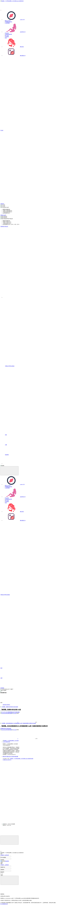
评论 (9, 704)
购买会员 (6, 903)
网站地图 (16, 756)
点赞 (7, 704)
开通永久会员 (3, 215)
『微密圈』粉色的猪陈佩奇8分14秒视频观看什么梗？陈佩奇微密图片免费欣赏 (24, 726)
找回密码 (7, 861)
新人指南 (2, 903)
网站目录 (4, 756)
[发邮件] (18, 822)
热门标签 (12, 756)
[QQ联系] (18, 791)
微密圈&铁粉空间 (12, 712)
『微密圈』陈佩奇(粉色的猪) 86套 (10, 709)
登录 (1, 862)
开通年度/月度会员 (4, 226)
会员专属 (7, 712)
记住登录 (3, 861)
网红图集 (18, 712)
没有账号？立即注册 (4, 855)
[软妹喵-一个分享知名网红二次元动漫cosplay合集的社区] (11, 741)
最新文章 (8, 756)
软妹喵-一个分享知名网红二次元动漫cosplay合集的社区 (21, 758)
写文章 (1, 130)
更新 (4, 704)
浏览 (5, 704)
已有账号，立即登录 (4, 864)
